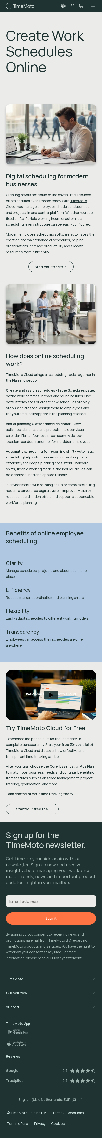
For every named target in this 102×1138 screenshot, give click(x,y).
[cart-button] (81, 6)
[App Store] (19, 1044)
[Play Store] (20, 1032)
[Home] (20, 6)
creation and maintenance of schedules (38, 240)
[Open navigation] (91, 6)
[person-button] (72, 6)
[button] (63, 6)
